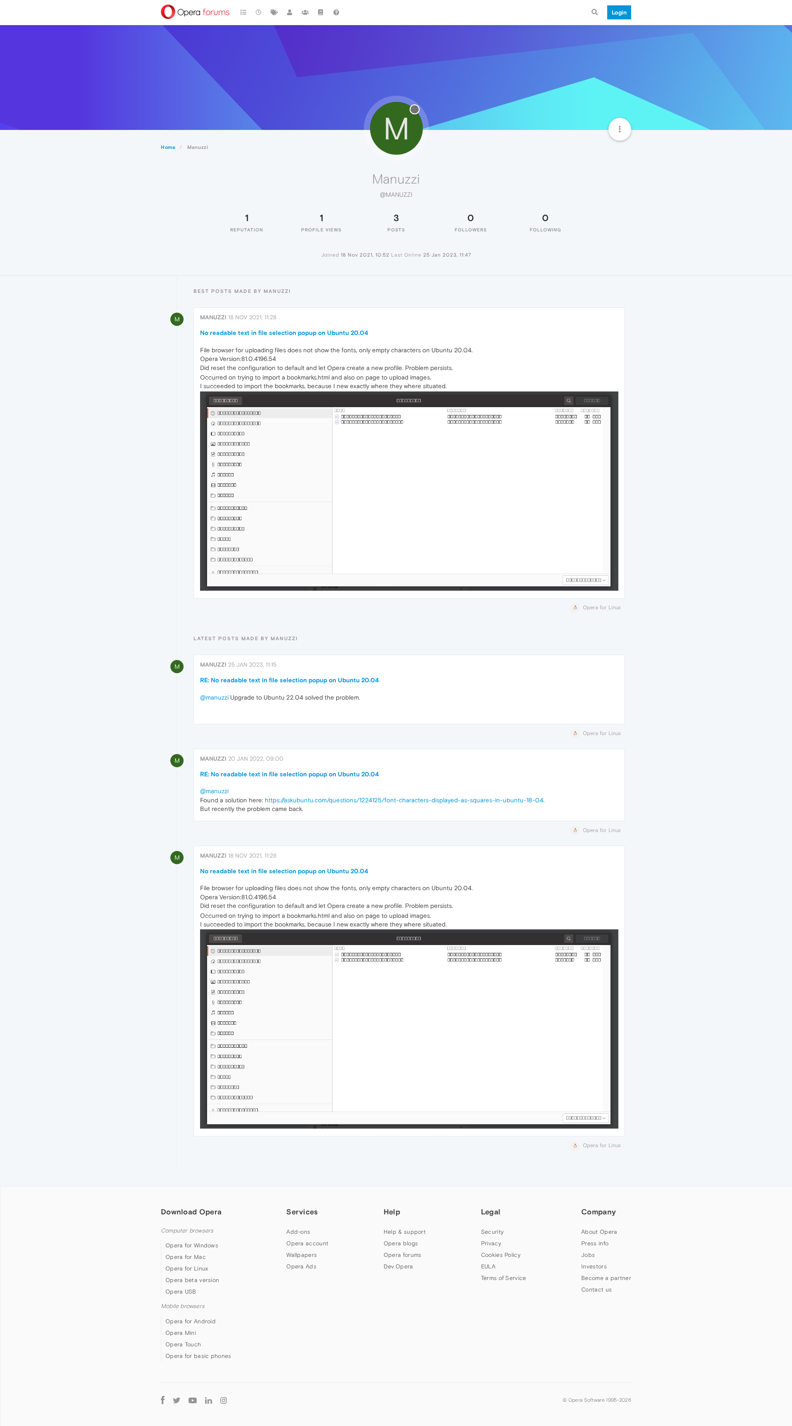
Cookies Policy (501, 1255)
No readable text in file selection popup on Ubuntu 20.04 (284, 332)
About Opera (599, 1231)
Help (392, 1211)
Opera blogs (401, 1243)
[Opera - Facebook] (163, 1400)
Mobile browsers (183, 1306)
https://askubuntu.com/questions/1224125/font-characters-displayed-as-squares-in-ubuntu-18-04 (404, 800)
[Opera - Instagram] (223, 1400)
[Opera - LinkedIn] (208, 1400)
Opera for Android (190, 1321)
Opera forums (403, 1255)
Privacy (491, 1243)
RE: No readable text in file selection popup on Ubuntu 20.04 (289, 680)
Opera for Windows (191, 1245)
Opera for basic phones (198, 1356)
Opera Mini (180, 1332)
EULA (488, 1266)
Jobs (588, 1255)
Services (302, 1211)
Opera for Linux (186, 1268)
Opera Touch (183, 1344)
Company (598, 1211)
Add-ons (298, 1231)
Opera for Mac (185, 1257)
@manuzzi (214, 697)
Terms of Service (503, 1278)
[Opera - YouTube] (192, 1400)
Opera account (307, 1243)
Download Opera (191, 1211)
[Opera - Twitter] (176, 1400)
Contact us (596, 1289)
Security (492, 1231)
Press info (594, 1243)
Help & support (405, 1231)
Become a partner (606, 1278)
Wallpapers (301, 1255)
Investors (594, 1266)
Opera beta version (192, 1280)
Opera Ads (301, 1266)
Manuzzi (213, 317)
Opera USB (180, 1291)
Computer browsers (187, 1230)
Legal (491, 1211)
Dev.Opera (398, 1266)
